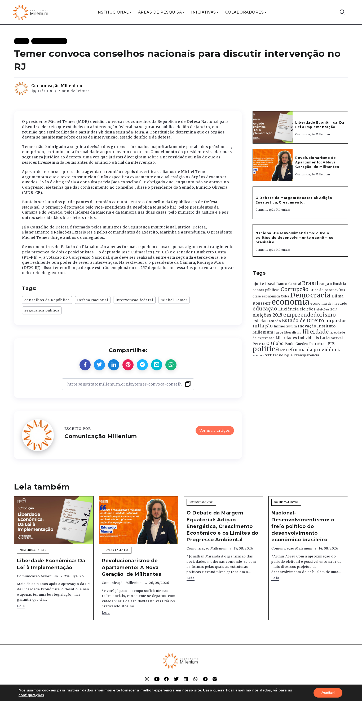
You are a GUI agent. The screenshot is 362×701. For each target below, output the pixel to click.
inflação (263, 326)
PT (282, 350)
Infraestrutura (285, 326)
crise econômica (266, 296)
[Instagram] (147, 679)
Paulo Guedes (296, 344)
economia (291, 302)
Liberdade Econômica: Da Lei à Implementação (319, 124)
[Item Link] (273, 127)
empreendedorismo (309, 315)
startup (258, 355)
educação (265, 309)
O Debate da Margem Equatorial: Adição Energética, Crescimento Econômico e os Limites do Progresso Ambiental (222, 526)
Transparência (306, 355)
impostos (336, 320)
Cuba (285, 296)
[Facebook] (166, 679)
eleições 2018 (267, 315)
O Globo (275, 343)
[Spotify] (215, 679)
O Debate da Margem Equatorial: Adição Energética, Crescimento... (293, 200)
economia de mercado (328, 303)
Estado (275, 321)
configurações (31, 695)
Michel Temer (174, 300)
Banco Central (288, 284)
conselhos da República (47, 300)
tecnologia (283, 355)
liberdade (315, 331)
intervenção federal (134, 300)
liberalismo (293, 332)
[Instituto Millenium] (31, 12)
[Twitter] (176, 679)
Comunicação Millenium (56, 85)
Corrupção (295, 289)
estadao (260, 321)
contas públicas (266, 290)
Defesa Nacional (92, 300)
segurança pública (41, 310)
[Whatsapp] (195, 679)
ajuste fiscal (264, 284)
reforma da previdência (314, 350)
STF (268, 355)
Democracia (310, 295)
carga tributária (332, 284)
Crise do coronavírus (327, 290)
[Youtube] (157, 679)
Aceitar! (327, 692)
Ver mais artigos (215, 430)
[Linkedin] (186, 679)
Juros (279, 332)
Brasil (310, 283)
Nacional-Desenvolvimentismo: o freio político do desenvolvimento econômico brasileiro (294, 237)
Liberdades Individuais (297, 338)
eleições (307, 309)
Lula (325, 337)
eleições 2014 (327, 309)
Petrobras (318, 344)
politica (266, 349)
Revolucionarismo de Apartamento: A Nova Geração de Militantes (317, 162)
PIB (331, 343)
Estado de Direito (303, 320)
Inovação (307, 326)
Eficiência (288, 309)
